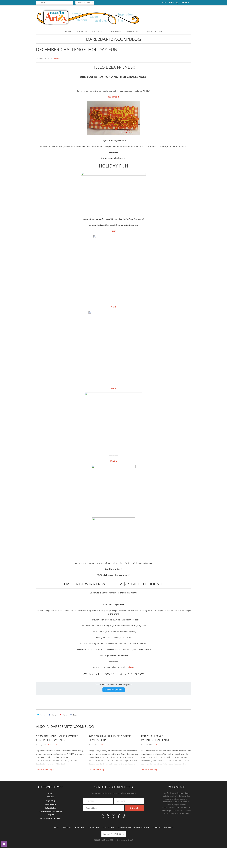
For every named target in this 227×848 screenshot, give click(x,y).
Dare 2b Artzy (104, 840)
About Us (50, 797)
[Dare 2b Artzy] (113, 17)
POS (111, 840)
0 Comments (57, 58)
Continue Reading (44, 769)
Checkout (185, 3)
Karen (113, 231)
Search (50, 793)
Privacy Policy (50, 804)
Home (68, 31)
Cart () (174, 3)
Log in (163, 3)
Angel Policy (50, 800)
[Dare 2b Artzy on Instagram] (118, 816)
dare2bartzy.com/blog (113, 39)
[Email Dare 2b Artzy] (123, 816)
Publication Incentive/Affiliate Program (133, 827)
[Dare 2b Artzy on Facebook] (103, 816)
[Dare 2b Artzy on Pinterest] (113, 816)
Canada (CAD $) (83, 3)
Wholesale (115, 31)
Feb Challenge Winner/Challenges (156, 738)
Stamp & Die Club (152, 31)
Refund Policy (50, 808)
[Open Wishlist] (4, 844)
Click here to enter (113, 689)
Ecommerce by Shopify (125, 840)
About (96, 31)
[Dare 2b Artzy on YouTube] (108, 816)
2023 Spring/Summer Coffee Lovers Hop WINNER (57, 738)
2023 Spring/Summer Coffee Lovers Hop (110, 738)
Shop (80, 31)
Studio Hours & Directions (50, 818)
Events (131, 31)
